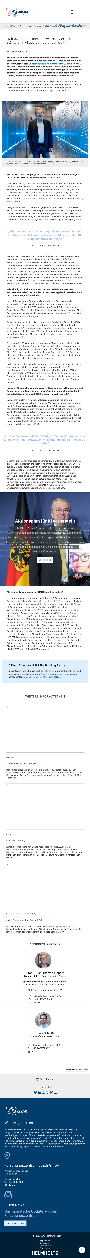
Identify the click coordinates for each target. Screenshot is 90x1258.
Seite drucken (47, 1079)
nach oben (46, 1087)
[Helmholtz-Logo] (45, 1254)
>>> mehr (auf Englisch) (49, 677)
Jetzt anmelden (15, 1223)
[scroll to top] (82, 1250)
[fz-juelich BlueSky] (51, 1093)
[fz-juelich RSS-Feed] (55, 1093)
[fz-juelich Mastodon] (35, 1093)
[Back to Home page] (17, 12)
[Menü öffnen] (82, 12)
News (22, 26)
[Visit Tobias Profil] (43, 1028)
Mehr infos (45, 560)
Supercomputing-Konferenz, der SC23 (48, 63)
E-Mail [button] (37, 1002)
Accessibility (45, 1245)
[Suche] (73, 12)
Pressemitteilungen (34, 26)
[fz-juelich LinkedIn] (39, 1093)
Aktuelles (13, 26)
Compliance (45, 1248)
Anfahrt (12, 1185)
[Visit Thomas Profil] (43, 967)
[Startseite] (6, 26)
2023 (47, 26)
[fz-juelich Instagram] (43, 1093)
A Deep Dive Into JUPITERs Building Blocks (37, 665)
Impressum (45, 1240)
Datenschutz (45, 1243)
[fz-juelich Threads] (47, 1093)
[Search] (73, 12)
